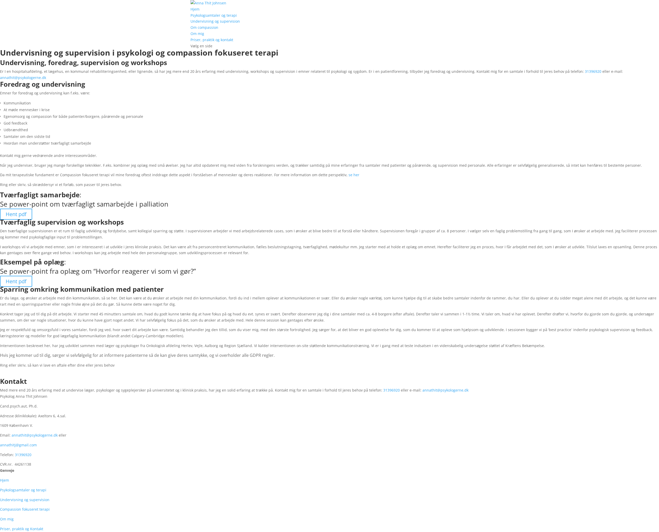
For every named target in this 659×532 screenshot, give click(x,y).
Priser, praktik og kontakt (211, 39)
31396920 (593, 71)
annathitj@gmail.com (18, 444)
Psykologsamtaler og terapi (213, 15)
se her (354, 174)
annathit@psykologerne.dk (23, 77)
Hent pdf (16, 214)
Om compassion (204, 27)
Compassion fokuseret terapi (25, 509)
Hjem (195, 9)
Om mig (197, 33)
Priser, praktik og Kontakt (21, 528)
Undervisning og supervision (215, 21)
